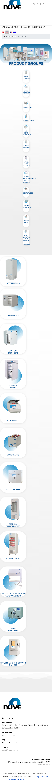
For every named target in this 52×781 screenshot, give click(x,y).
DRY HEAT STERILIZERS (27, 133)
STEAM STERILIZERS (27, 207)
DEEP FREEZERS (26, 77)
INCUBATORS (27, 107)
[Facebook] (34, 3)
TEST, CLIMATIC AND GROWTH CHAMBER (26, 240)
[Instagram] (43, 3)
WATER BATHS (26, 221)
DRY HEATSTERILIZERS (13, 352)
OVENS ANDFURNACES (13, 386)
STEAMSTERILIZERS (13, 629)
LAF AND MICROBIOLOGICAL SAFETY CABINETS (30, 179)
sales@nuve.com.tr (10, 750)
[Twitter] (37, 3)
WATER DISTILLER (26, 92)
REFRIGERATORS (28, 120)
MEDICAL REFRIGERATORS (13, 525)
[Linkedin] (40, 3)
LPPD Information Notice (15, 780)
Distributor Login (43, 764)
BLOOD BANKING (26, 147)
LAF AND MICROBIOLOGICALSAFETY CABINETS (13, 595)
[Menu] (48, 4)
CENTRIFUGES (28, 193)
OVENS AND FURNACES (27, 164)
